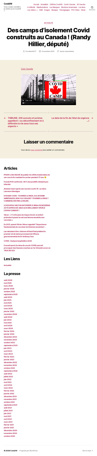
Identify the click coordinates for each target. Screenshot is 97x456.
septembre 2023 (11, 345)
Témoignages (64, 10)
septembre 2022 (10, 371)
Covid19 (8, 4)
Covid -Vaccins (69, 4)
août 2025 (8, 297)
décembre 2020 (10, 430)
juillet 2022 (8, 377)
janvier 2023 (9, 360)
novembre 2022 (10, 365)
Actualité (48, 23)
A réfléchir (31, 7)
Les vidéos (31, 10)
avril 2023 (8, 351)
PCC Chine (75, 10)
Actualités (44, 4)
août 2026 (8, 280)
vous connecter (36, 150)
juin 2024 (7, 320)
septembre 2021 (10, 405)
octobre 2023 (9, 343)
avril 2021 (8, 419)
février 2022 (9, 391)
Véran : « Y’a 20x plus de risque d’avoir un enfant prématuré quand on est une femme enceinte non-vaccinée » (24, 217)
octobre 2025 (9, 292)
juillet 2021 (8, 411)
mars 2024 (8, 328)
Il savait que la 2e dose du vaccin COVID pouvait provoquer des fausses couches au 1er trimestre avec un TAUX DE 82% (27, 247)
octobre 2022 (9, 368)
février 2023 (9, 357)
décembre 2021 (10, 396)
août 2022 (8, 374)
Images (47, 10)
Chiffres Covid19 (56, 4)
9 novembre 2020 (48, 51)
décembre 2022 (10, 362)
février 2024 (9, 331)
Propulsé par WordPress (28, 451)
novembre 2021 (10, 399)
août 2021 (8, 408)
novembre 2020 (10, 433)
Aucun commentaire (67, 51)
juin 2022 (7, 379)
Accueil (36, 4)
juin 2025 (7, 300)
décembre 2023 (10, 337)
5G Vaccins (81, 4)
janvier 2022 (9, 394)
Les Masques (55, 7)
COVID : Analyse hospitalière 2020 (18, 241)
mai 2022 (7, 382)
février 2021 (9, 425)
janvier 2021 (9, 428)
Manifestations (42, 7)
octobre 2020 (9, 436)
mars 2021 (8, 422)
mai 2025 (8, 303)
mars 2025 (8, 309)
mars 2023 (8, 354)
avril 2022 (8, 385)
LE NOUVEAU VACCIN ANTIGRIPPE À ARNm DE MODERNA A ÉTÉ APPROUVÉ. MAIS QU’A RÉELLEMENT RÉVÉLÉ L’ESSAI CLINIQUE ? (27, 207)
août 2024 (8, 317)
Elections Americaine (69, 7)
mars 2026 (8, 286)
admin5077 (32, 51)
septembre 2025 (11, 294)
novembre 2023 (10, 340)
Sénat (83, 10)
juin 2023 (7, 348)
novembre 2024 (10, 314)
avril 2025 (8, 306)
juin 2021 (7, 413)
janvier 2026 (9, 289)
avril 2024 (8, 326)
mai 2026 (8, 283)
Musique (54, 10)
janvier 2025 (9, 311)
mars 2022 (8, 388)
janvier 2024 (9, 334)
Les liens (82, 7)
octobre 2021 (9, 402)
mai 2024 (8, 323)
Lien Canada (27, 69)
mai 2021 (7, 416)
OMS (41, 10)
